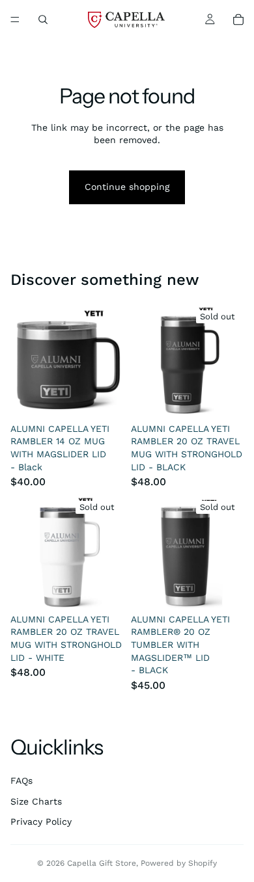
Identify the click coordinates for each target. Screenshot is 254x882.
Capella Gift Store (101, 863)
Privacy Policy (41, 821)
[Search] (43, 19)
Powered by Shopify (179, 863)
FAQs (21, 780)
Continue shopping (127, 186)
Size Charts (36, 801)
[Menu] (15, 19)
